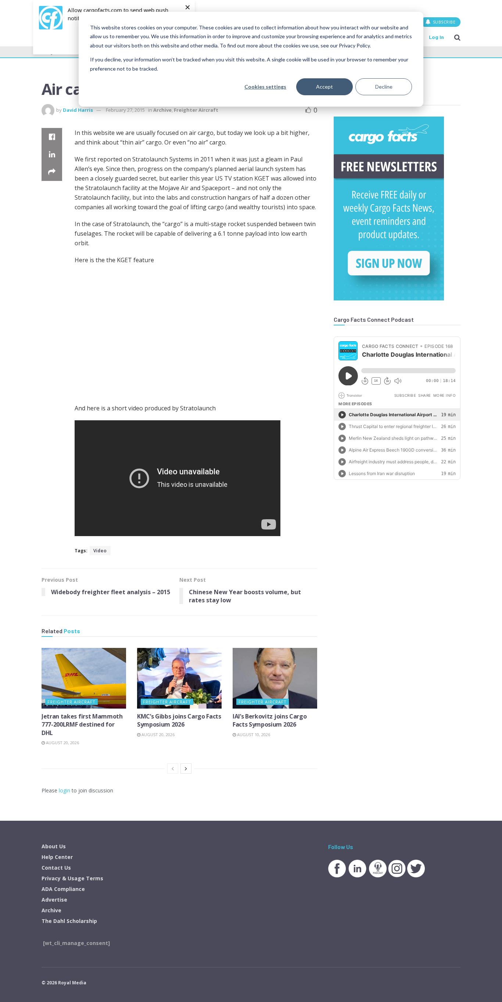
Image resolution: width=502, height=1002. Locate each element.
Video (100, 551)
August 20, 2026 (62, 742)
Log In (436, 37)
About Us (54, 846)
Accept (324, 86)
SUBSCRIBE (443, 22)
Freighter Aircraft (196, 110)
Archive (162, 110)
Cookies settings (265, 86)
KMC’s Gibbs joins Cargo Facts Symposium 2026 (179, 720)
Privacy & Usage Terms (72, 878)
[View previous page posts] (172, 768)
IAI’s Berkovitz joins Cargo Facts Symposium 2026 (269, 720)
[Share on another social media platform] (52, 172)
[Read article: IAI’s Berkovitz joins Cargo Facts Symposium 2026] (275, 678)
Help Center (57, 856)
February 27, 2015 (125, 110)
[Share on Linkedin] (52, 154)
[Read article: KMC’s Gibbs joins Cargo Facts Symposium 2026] (179, 678)
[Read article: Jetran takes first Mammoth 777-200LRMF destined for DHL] (84, 678)
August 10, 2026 (253, 734)
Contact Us (56, 867)
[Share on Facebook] (52, 137)
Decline (383, 86)
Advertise (54, 899)
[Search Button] (457, 37)
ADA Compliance (63, 888)
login (64, 790)
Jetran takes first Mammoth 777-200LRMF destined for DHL (82, 724)
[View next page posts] (185, 768)
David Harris (78, 110)
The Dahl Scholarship (69, 920)
